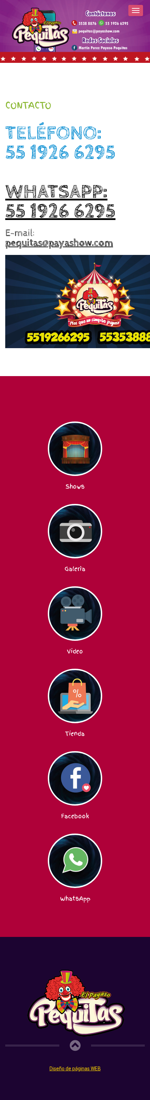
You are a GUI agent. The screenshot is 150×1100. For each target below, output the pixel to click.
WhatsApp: (60, 202)
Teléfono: (60, 143)
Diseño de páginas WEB (75, 1068)
